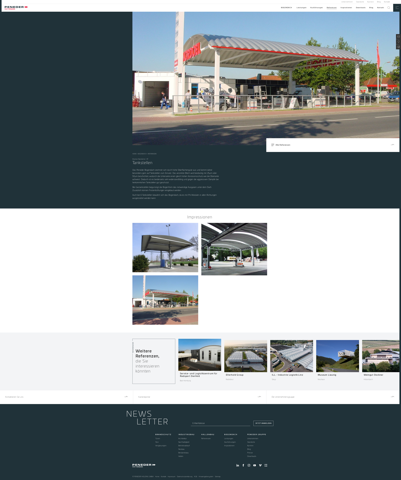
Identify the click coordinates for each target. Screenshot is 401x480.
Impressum (171, 476)
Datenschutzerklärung (184, 476)
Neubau (181, 449)
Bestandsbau (183, 453)
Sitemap (218, 476)
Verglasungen (160, 446)
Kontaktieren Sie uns (14, 397)
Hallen (180, 456)
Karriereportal (144, 397)
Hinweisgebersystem (206, 476)
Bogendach (286, 7)
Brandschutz (163, 434)
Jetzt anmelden (263, 423)
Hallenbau (207, 434)
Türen (157, 438)
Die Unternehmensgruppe (283, 397)
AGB (195, 476)
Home (134, 153)
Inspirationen (346, 7)
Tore (157, 442)
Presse (250, 453)
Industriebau (186, 434)
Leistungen (302, 7)
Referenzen (332, 7)
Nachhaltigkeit (183, 442)
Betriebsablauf (184, 446)
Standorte (360, 2)
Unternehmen (347, 2)
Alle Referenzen (283, 145)
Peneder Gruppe (256, 434)
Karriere (370, 2)
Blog (379, 2)
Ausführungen (316, 7)
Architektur (182, 438)
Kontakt (387, 2)
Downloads (361, 7)
